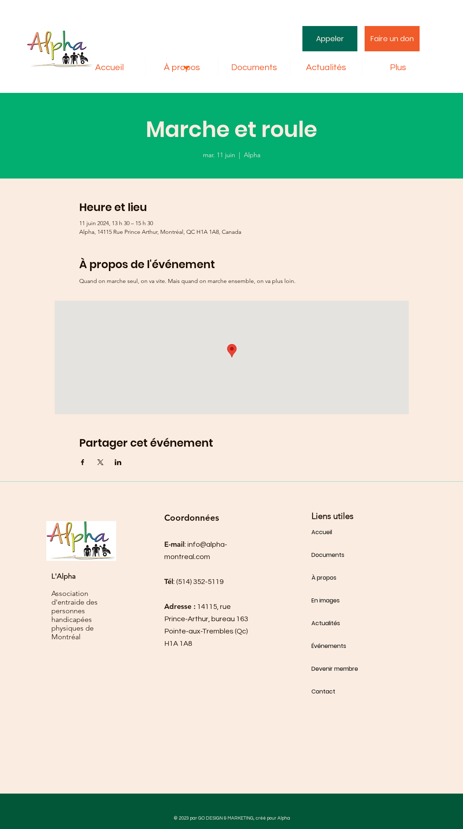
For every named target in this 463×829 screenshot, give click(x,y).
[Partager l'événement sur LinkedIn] (118, 462)
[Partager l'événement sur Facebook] (82, 462)
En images (325, 600)
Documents (327, 555)
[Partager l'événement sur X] (100, 462)
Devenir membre (334, 669)
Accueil (321, 532)
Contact (323, 691)
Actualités (325, 623)
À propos (323, 578)
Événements (328, 646)
